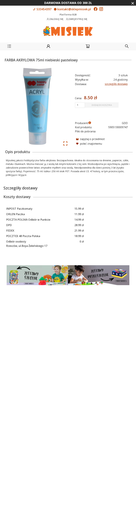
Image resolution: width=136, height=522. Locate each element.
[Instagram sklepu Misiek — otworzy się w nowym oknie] (101, 9)
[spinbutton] (80, 105)
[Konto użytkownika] (48, 46)
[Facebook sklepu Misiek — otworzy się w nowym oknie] (95, 9)
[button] (9, 46)
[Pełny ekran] (65, 143)
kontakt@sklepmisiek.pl (74, 9)
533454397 (43, 9)
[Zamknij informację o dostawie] (132, 3)
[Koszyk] (87, 46)
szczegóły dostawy (116, 84)
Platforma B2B (68, 14)
